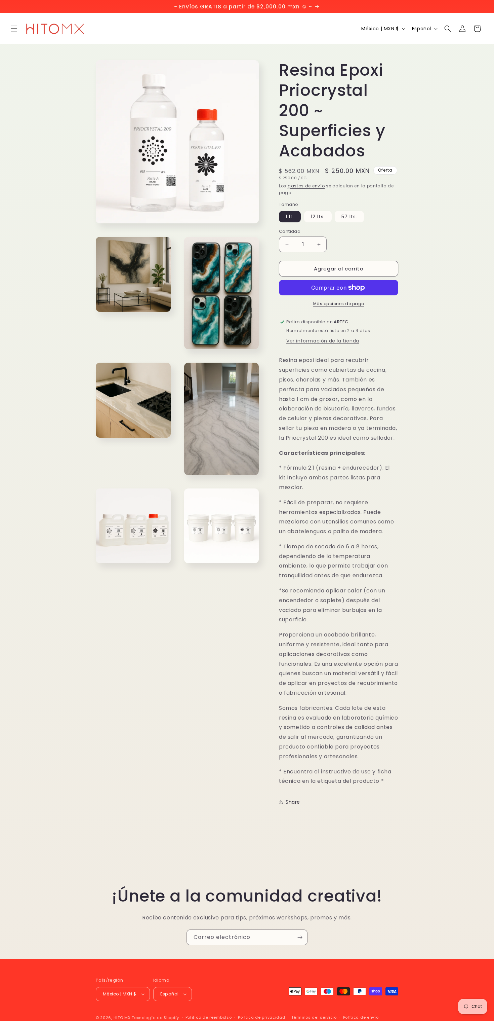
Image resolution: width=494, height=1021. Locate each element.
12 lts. (318, 216)
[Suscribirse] (299, 937)
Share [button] (293, 802)
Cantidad (289, 231)
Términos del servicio (314, 1017)
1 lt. (290, 216)
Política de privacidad (261, 1017)
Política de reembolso (209, 1017)
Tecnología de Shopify (155, 1017)
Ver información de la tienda (322, 340)
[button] (14, 28)
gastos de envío (306, 186)
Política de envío (361, 1017)
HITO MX (122, 1017)
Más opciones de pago (338, 303)
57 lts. (349, 216)
